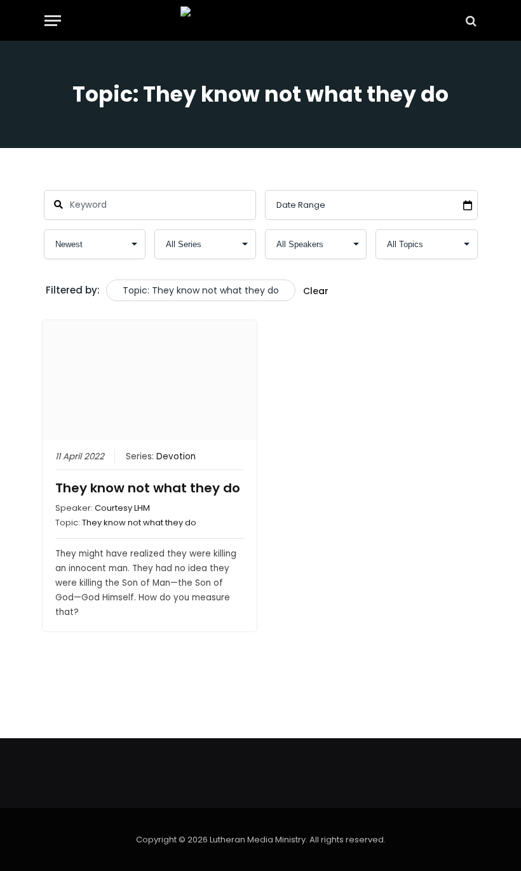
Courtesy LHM (122, 508)
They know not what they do (147, 488)
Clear (315, 291)
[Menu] (52, 20)
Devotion (176, 456)
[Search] (470, 20)
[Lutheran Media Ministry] (260, 20)
